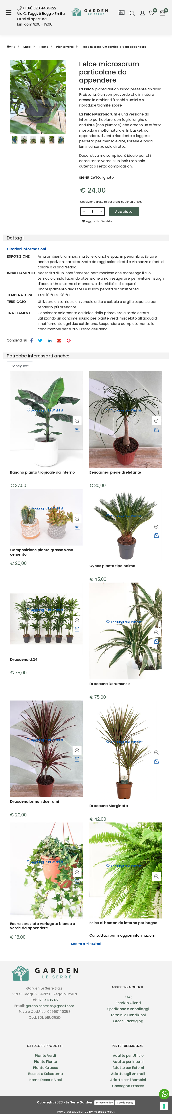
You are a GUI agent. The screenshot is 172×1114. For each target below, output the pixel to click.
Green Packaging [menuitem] (128, 1021)
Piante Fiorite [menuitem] (45, 1061)
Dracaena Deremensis (109, 684)
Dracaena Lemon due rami (34, 801)
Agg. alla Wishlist (99, 221)
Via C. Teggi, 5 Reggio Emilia (41, 13)
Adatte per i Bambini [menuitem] (128, 1079)
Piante (43, 47)
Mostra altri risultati (86, 944)
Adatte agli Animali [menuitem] (128, 1073)
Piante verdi (64, 47)
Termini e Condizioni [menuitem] (128, 1015)
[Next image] (61, 140)
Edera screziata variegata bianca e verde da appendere (42, 926)
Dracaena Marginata (108, 806)
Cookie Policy (125, 1102)
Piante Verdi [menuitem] (45, 1055)
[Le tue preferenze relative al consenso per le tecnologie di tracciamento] (164, 1106)
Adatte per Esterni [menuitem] (128, 1067)
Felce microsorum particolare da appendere (114, 47)
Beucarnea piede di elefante (115, 472)
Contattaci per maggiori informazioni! (122, 935)
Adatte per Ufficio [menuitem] (128, 1055)
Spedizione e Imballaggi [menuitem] (128, 1009)
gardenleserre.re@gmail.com (50, 1005)
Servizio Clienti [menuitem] (128, 1003)
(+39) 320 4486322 (39, 8)
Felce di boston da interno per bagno (123, 923)
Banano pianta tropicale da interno (42, 472)
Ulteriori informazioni (26, 249)
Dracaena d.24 (23, 659)
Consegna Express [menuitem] (128, 1086)
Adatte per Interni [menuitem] (128, 1061)
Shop (27, 47)
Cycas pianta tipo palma (112, 566)
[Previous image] (14, 140)
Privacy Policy (104, 1102)
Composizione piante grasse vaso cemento (41, 552)
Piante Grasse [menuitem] (45, 1067)
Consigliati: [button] (20, 366)
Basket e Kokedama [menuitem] (45, 1073)
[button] (38, 97)
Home (11, 46)
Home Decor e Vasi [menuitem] (45, 1079)
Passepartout (104, 1112)
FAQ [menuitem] (128, 996)
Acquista (124, 211)
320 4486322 (48, 1000)
